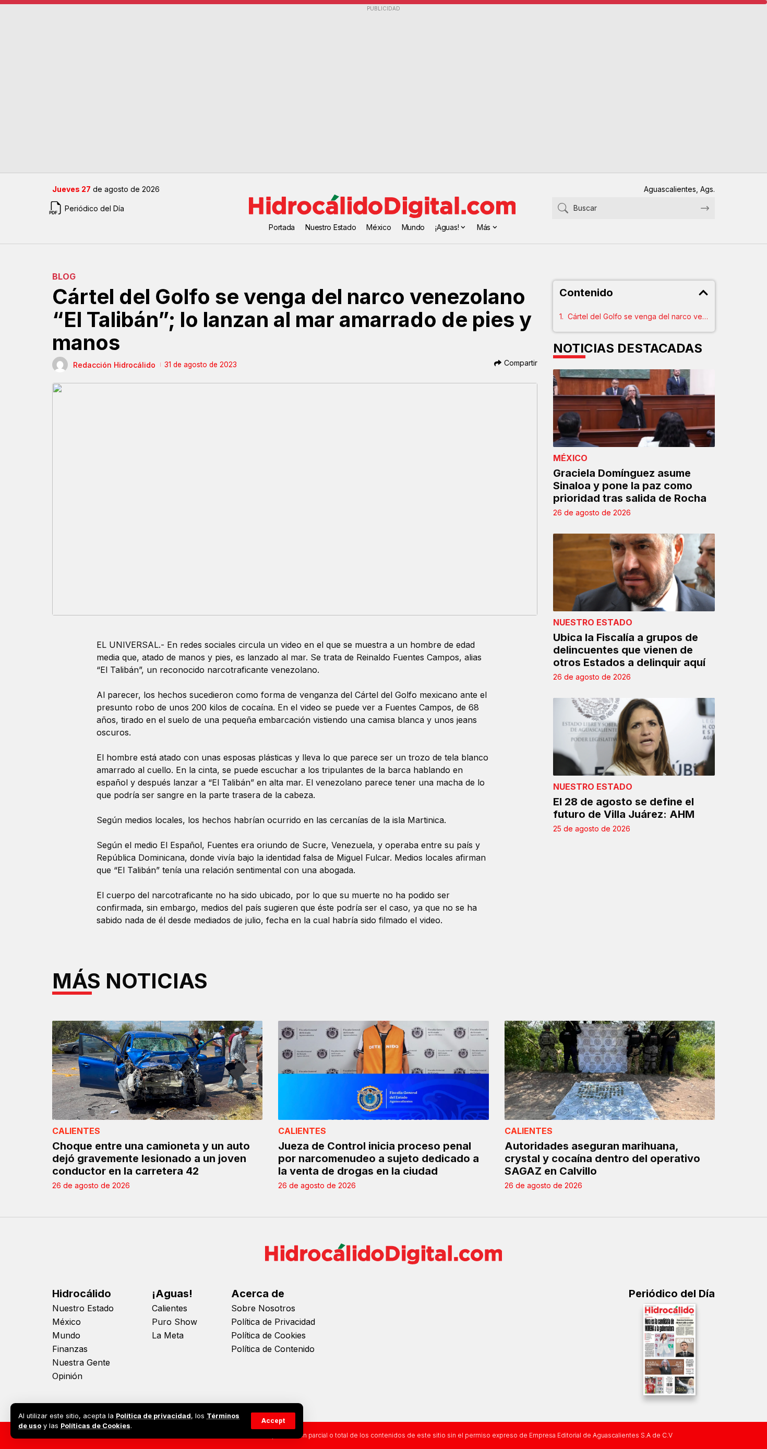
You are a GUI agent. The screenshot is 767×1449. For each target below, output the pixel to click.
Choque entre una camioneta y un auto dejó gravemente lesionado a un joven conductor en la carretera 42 (151, 1158)
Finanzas (70, 1349)
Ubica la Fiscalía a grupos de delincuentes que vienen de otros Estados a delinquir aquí (629, 650)
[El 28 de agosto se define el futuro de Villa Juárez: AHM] (634, 737)
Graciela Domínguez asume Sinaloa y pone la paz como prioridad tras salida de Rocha (629, 485)
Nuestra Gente (81, 1362)
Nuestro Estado (592, 622)
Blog (64, 276)
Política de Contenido (273, 1349)
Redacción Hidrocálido (114, 364)
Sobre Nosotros (263, 1308)
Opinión (67, 1376)
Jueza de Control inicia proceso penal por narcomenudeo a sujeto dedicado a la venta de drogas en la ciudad (378, 1158)
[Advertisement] (365, 89)
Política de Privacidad (273, 1322)
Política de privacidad (153, 1416)
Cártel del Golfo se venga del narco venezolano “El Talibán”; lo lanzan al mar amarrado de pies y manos (638, 316)
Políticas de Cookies (95, 1426)
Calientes (76, 1131)
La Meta (168, 1335)
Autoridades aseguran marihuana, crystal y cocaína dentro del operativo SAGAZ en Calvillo (602, 1158)
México (570, 458)
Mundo (66, 1335)
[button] (273, 1420)
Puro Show (174, 1322)
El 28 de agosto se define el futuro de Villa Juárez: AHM (623, 807)
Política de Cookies (268, 1335)
